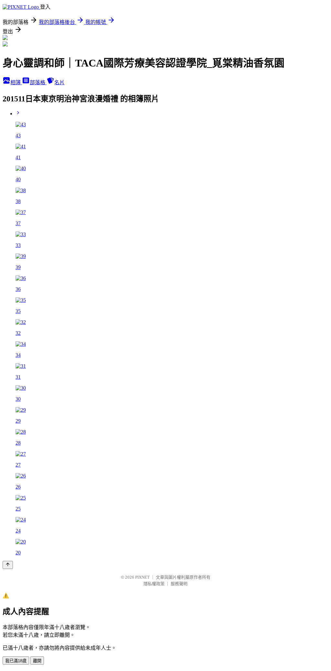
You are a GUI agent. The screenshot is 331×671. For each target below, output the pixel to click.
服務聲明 (179, 583)
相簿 (16, 82)
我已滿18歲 (16, 660)
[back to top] (8, 565)
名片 (59, 82)
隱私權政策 (154, 583)
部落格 (38, 82)
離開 (37, 660)
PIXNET (142, 577)
